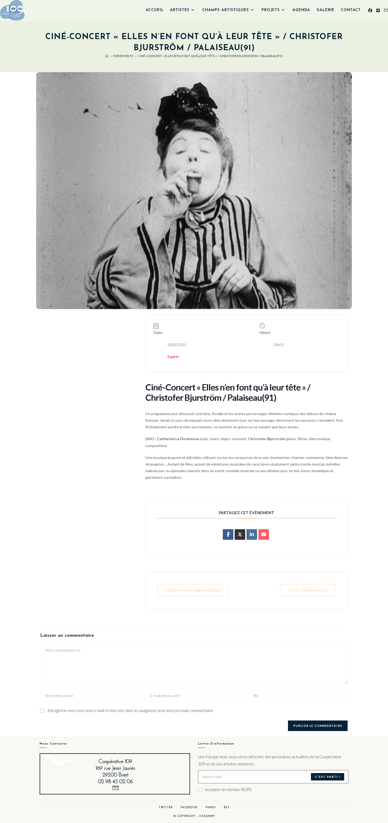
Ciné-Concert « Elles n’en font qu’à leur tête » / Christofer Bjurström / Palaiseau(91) (210, 56)
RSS (226, 807)
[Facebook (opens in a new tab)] (370, 10)
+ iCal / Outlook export (308, 590)
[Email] (263, 534)
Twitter (166, 807)
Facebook (189, 807)
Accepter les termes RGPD (228, 789)
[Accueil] (106, 56)
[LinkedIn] (252, 534)
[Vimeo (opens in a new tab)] (378, 10)
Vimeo (211, 807)
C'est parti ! (327, 777)
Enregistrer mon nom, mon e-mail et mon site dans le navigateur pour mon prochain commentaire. (131, 710)
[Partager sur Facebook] (228, 534)
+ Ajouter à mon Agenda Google (193, 590)
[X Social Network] (240, 534)
